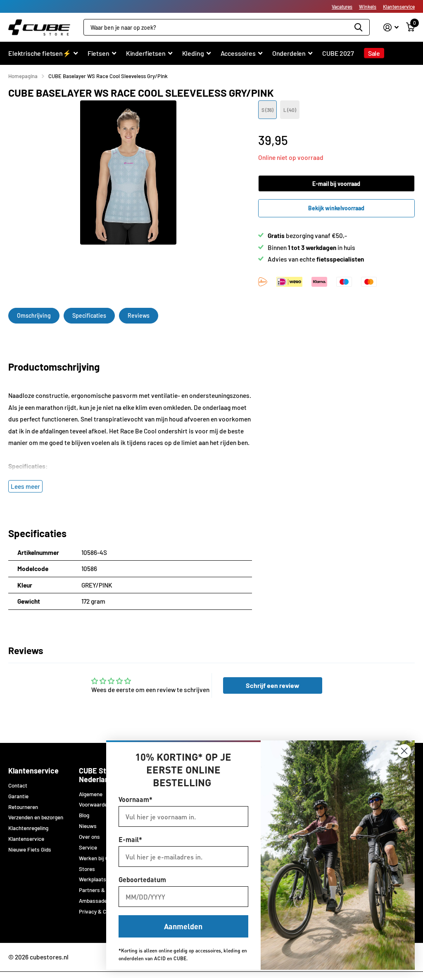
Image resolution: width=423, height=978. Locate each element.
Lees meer (25, 486)
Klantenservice (399, 7)
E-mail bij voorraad (336, 183)
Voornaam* (135, 799)
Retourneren (23, 807)
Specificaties (89, 315)
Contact (17, 785)
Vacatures (342, 7)
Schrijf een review (272, 685)
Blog (84, 815)
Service (88, 847)
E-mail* (130, 839)
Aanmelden (183, 926)
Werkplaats (92, 879)
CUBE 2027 (338, 53)
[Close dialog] (404, 751)
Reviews (139, 315)
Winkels (367, 7)
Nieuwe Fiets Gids (29, 849)
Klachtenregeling (28, 828)
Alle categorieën (43, 57)
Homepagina (23, 76)
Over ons (89, 836)
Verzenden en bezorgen (35, 817)
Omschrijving (34, 315)
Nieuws (88, 826)
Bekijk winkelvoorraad (336, 208)
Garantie (18, 796)
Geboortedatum (142, 879)
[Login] (391, 27)
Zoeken (358, 27)
